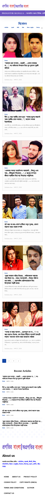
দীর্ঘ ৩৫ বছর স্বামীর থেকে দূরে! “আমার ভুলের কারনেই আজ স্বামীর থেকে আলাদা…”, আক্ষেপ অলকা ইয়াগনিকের (22, 119)
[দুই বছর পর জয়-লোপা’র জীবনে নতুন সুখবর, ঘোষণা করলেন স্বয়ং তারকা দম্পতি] (22, 206)
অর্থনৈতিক (6, 27)
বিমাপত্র (38, 27)
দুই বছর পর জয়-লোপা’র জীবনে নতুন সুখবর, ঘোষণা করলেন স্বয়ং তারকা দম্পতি (21, 412)
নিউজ (23, 27)
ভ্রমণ (30, 464)
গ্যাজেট (12, 27)
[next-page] (18, 361)
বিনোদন (6, 60)
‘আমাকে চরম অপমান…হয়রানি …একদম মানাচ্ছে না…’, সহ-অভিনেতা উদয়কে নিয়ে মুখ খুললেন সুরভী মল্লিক (21, 65)
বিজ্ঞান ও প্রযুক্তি (30, 27)
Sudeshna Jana (8, 79)
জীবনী (18, 27)
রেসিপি (34, 464)
